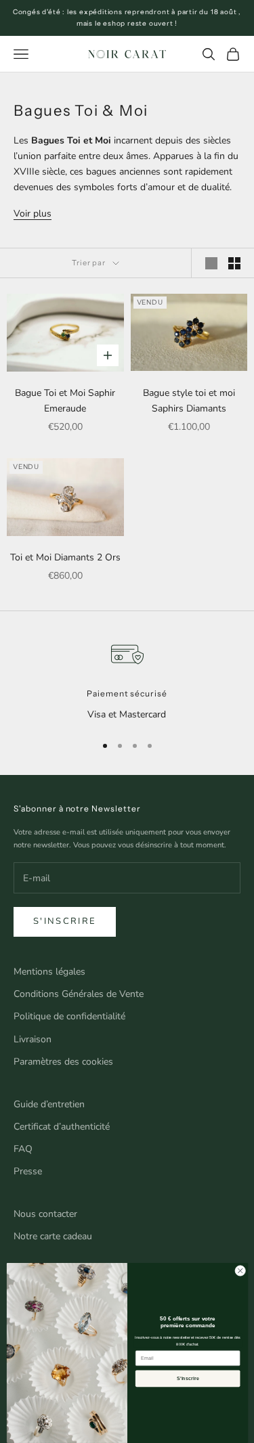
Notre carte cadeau (53, 1236)
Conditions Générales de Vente (79, 993)
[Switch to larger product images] (211, 263)
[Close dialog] (239, 1271)
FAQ (23, 1148)
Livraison (32, 1039)
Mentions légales (49, 971)
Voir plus (32, 213)
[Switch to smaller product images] (234, 263)
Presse (28, 1171)
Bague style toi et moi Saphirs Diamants (189, 400)
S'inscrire (64, 921)
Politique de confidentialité (69, 1016)
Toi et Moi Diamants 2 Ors (65, 557)
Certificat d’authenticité (62, 1126)
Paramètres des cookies (63, 1061)
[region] (127, 680)
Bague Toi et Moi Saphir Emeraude (65, 400)
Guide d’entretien (49, 1104)
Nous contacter (45, 1213)
